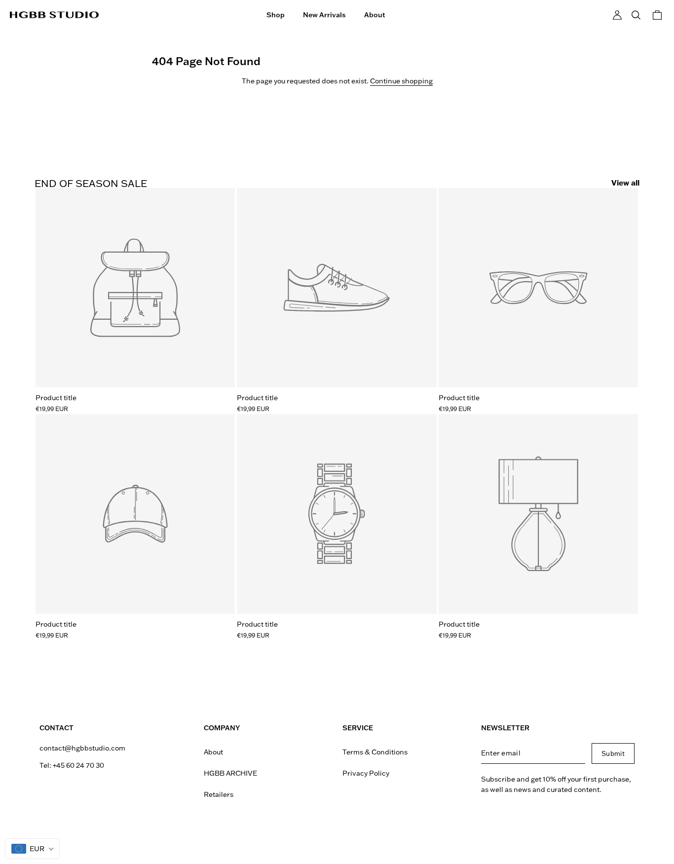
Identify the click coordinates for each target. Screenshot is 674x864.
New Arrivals (324, 14)
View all (625, 183)
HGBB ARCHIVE (230, 773)
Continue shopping (401, 80)
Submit (613, 753)
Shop (275, 14)
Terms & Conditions (375, 752)
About (374, 14)
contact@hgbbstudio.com (82, 748)
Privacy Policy (365, 773)
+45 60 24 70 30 (78, 765)
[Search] (636, 15)
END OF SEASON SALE (91, 183)
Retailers (218, 794)
